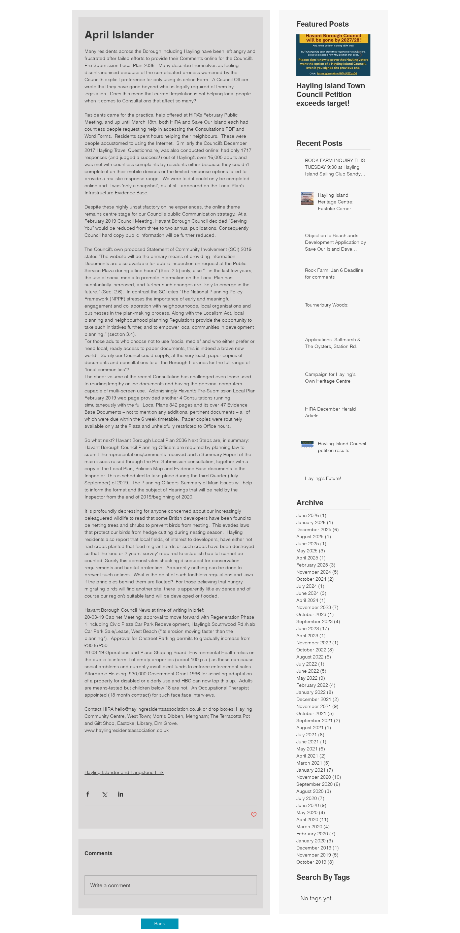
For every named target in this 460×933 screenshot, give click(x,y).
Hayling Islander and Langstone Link (124, 772)
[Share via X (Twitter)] (104, 794)
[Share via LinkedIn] (121, 794)
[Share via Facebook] (88, 794)
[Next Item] (360, 55)
